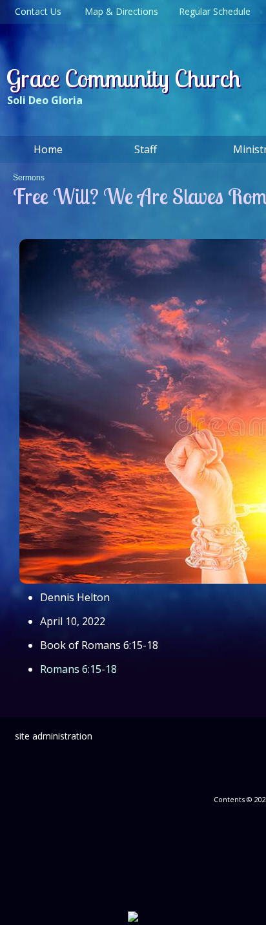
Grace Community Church (123, 78)
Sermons (29, 177)
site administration (53, 736)
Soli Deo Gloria (45, 100)
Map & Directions (118, 11)
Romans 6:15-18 (78, 669)
